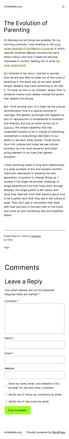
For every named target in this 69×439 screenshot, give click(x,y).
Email (9, 353)
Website (9, 368)
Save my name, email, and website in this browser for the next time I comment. (34, 385)
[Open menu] (63, 7)
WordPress (58, 432)
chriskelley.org (13, 6)
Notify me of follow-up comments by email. (35, 394)
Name (9, 338)
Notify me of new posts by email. (29, 401)
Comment (12, 301)
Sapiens (8, 127)
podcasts (36, 236)
